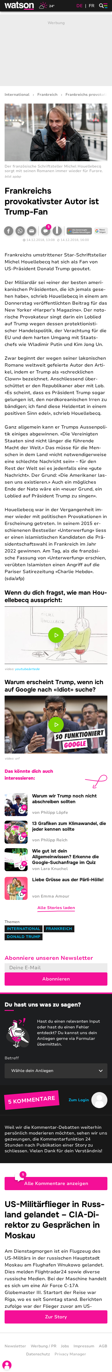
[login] (6, 1365)
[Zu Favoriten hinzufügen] (57, 231)
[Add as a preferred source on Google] (79, 231)
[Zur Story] (56, 1261)
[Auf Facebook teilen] (8, 231)
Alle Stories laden (56, 907)
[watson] (19, 6)
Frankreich (47, 95)
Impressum (84, 1346)
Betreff (12, 1058)
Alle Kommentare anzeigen (56, 1183)
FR (91, 6)
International (17, 95)
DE (79, 6)
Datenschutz (38, 1354)
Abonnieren (56, 979)
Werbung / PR (43, 1346)
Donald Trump (23, 936)
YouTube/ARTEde (27, 669)
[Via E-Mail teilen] (31, 231)
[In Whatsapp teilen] (20, 231)
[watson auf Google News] (101, 231)
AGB (103, 1346)
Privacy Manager (70, 1354)
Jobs (65, 1346)
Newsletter (15, 1346)
